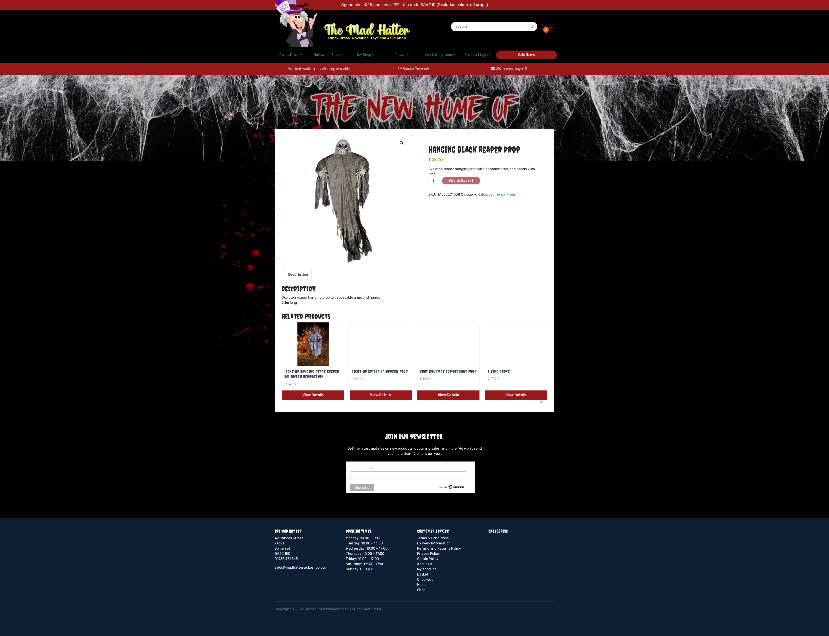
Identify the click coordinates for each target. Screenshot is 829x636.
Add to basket (461, 181)
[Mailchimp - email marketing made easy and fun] (451, 486)
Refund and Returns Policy (439, 548)
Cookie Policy (427, 559)
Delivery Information (434, 543)
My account (426, 569)
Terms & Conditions (433, 538)
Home (421, 585)
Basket (422, 574)
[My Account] (551, 26)
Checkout (425, 579)
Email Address (361, 469)
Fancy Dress (289, 55)
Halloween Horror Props (497, 194)
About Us (424, 564)
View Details (313, 395)
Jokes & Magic (476, 55)
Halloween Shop (327, 55)
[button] (402, 143)
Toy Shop (363, 55)
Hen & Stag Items (438, 55)
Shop (421, 590)
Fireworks (402, 55)
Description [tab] (298, 275)
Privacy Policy (428, 554)
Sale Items (526, 55)
